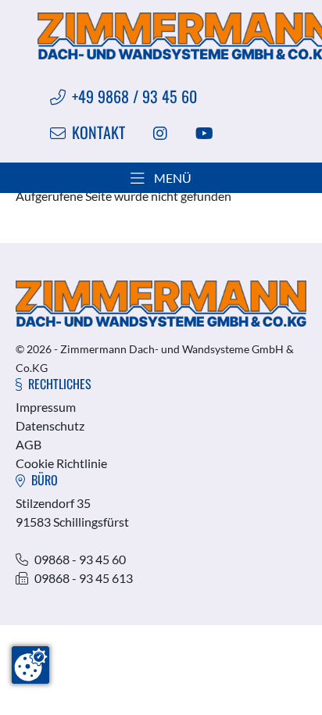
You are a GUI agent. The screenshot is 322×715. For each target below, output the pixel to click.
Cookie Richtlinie (61, 463)
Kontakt (98, 132)
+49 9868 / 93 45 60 (134, 96)
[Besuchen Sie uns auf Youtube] (204, 132)
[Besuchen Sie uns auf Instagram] (160, 132)
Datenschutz (50, 425)
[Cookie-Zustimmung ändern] (30, 665)
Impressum (46, 406)
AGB (28, 444)
